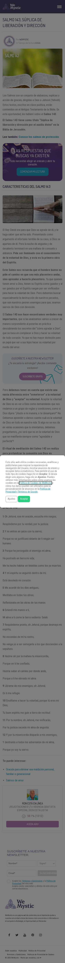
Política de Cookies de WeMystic (35, 483)
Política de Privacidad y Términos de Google (28, 490)
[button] (11, 499)
